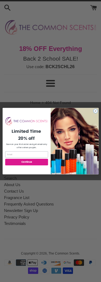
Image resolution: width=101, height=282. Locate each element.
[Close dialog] (95, 111)
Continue (26, 161)
